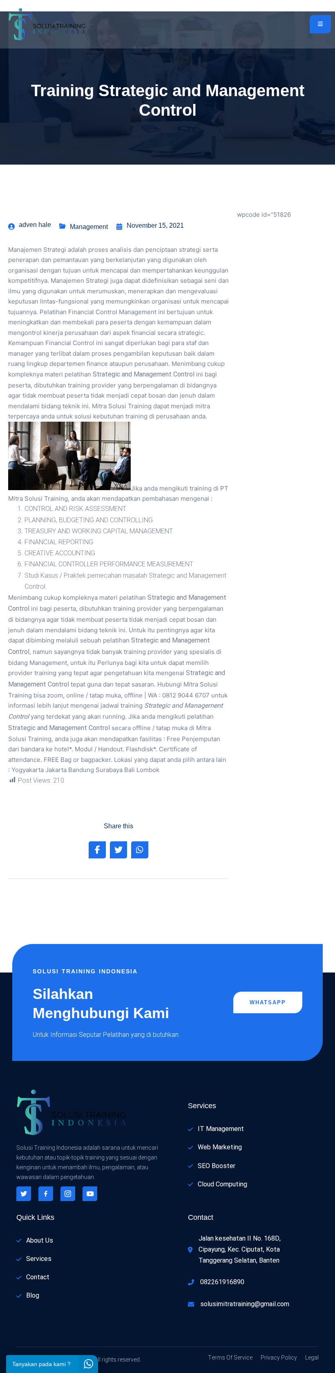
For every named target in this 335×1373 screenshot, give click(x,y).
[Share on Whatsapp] (139, 849)
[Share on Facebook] (97, 849)
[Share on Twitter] (118, 849)
